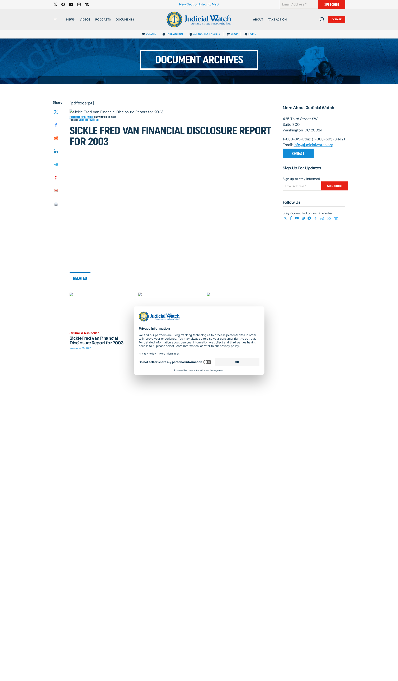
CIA (87, 120)
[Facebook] (291, 218)
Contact (298, 153)
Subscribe (332, 4)
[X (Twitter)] (286, 218)
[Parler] (322, 218)
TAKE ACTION (174, 34)
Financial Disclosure (82, 117)
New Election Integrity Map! (199, 4)
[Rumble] (329, 218)
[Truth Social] (336, 218)
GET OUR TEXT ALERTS (206, 34)
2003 (82, 120)
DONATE (151, 34)
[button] (55, 19)
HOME (252, 34)
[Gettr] (316, 218)
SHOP (234, 34)
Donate (337, 19)
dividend (94, 120)
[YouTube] (297, 218)
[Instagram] (303, 218)
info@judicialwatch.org (313, 144)
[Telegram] (309, 218)
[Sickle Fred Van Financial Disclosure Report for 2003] (102, 311)
